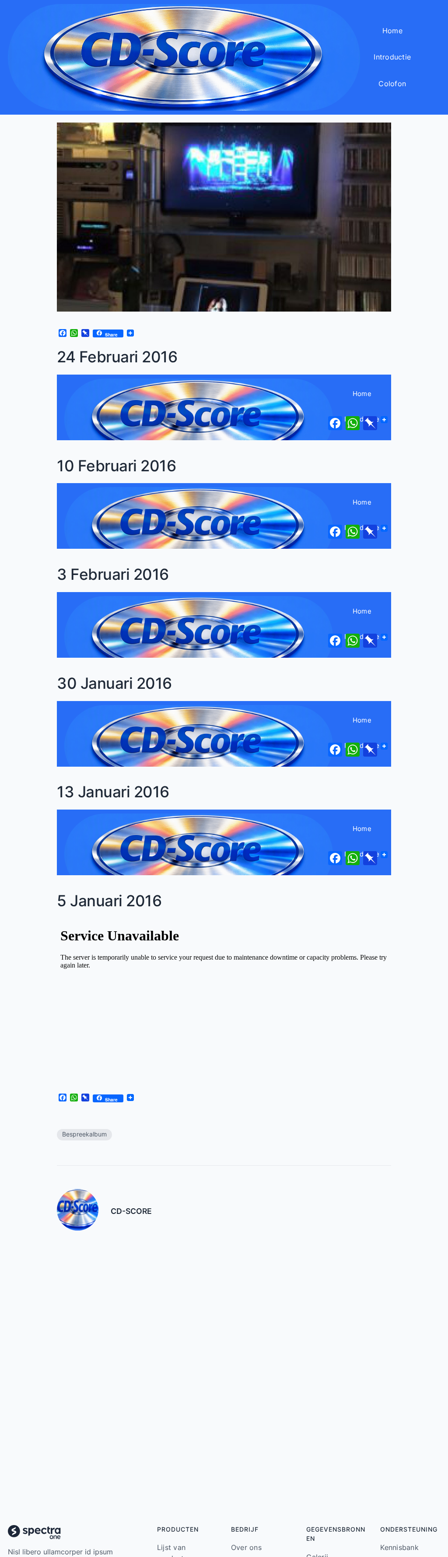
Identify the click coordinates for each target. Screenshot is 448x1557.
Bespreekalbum (84, 1134)
